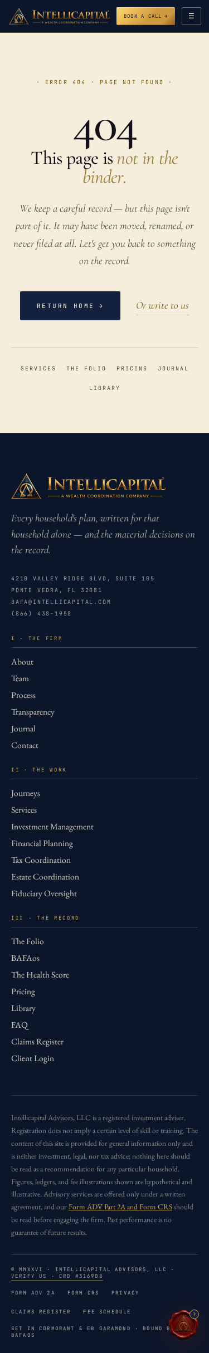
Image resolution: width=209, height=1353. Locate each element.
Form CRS (83, 1292)
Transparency (33, 711)
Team (20, 678)
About (22, 661)
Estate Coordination (45, 876)
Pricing (132, 368)
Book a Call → (146, 16)
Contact (24, 745)
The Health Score (40, 974)
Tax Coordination (41, 860)
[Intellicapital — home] (59, 16)
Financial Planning (42, 843)
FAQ (19, 1024)
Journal (173, 368)
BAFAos (25, 958)
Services (38, 368)
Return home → (70, 306)
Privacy (125, 1292)
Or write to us (162, 305)
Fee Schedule (107, 1311)
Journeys (25, 793)
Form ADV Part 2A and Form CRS (120, 1206)
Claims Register (37, 1041)
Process (23, 695)
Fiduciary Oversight (44, 893)
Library (104, 388)
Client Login (32, 1058)
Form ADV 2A (33, 1292)
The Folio (86, 368)
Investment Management (52, 826)
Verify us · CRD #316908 (57, 1276)
